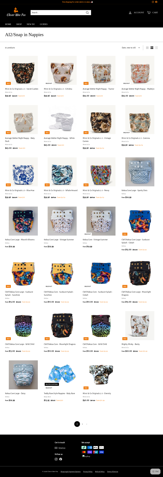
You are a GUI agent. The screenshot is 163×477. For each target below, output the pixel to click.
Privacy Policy (88, 471)
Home (8, 24)
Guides (43, 24)
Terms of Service (112, 471)
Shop (19, 24)
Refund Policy (100, 471)
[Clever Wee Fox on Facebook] (60, 459)
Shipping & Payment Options (71, 471)
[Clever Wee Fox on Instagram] (56, 459)
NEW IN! (31, 24)
